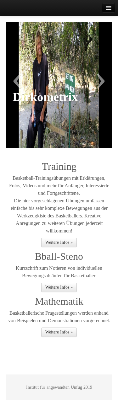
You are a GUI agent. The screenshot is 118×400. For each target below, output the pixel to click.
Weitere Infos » (59, 242)
